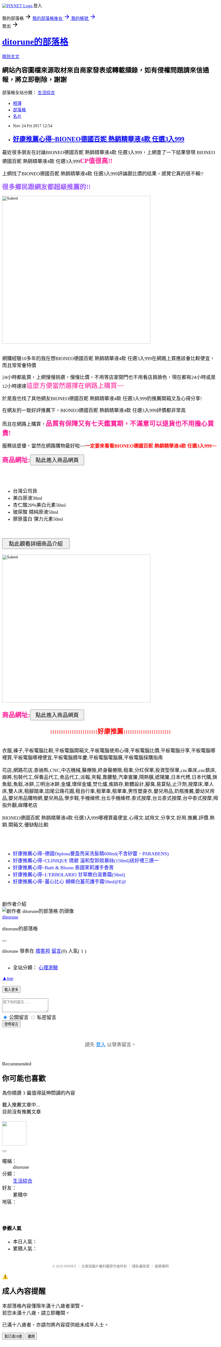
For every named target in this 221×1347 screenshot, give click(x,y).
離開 (31, 1336)
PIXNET (70, 1266)
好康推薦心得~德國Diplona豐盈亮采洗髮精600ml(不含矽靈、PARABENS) (91, 853)
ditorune (10, 917)
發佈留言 (11, 1024)
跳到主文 (10, 56)
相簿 (17, 103)
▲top (7, 978)
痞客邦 (43, 951)
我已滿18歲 (13, 1336)
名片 (17, 116)
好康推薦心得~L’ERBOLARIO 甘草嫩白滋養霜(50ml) (69, 874)
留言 (56, 951)
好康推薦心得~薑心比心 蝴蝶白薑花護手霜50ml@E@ (69, 881)
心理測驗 (48, 967)
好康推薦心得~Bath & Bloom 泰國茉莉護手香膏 (63, 867)
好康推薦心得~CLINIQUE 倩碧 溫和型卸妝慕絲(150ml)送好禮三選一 (86, 860)
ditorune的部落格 (35, 42)
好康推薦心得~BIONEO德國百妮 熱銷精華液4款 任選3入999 (98, 139)
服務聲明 (162, 1266)
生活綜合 (46, 92)
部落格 (19, 110)
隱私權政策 (141, 1266)
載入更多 (11, 990)
